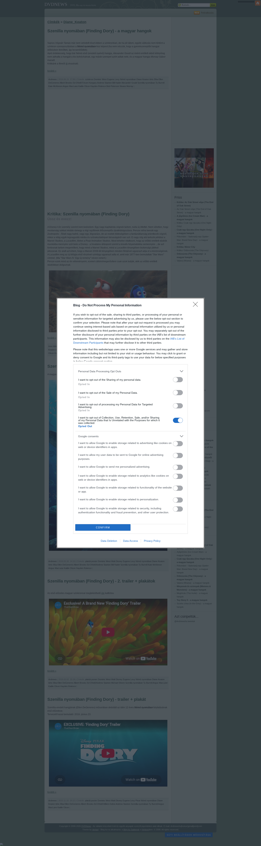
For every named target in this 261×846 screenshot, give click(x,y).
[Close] (196, 305)
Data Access (130, 540)
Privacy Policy (152, 540)
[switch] (178, 379)
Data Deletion (109, 540)
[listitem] (130, 371)
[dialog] (130, 423)
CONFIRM (103, 527)
